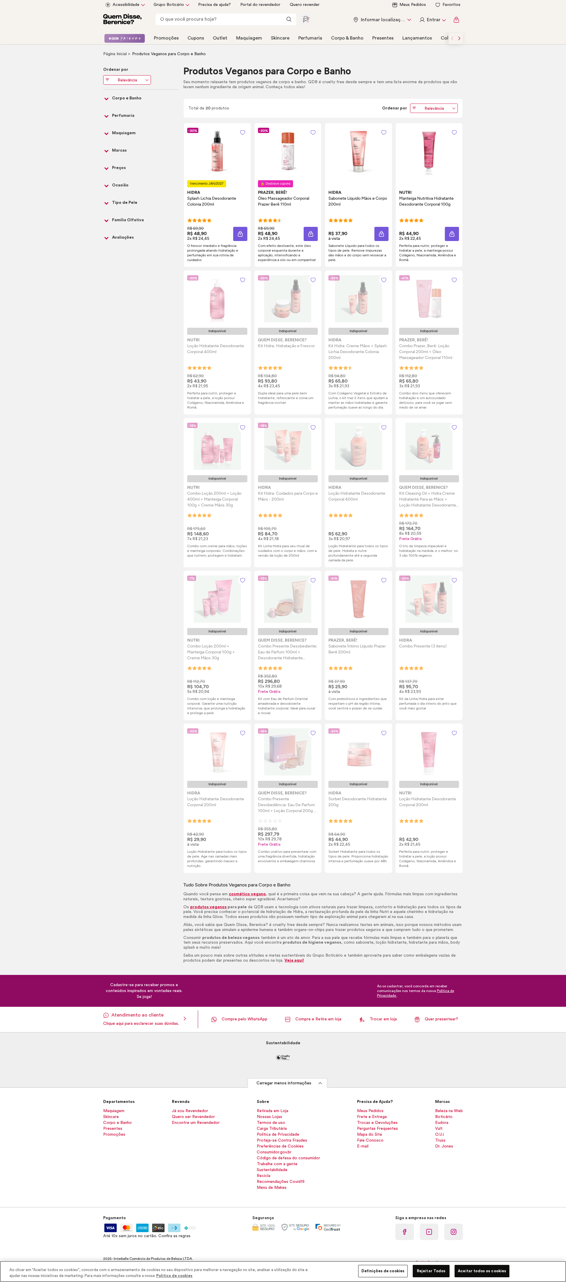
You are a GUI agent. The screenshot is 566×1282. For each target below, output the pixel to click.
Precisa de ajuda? (214, 5)
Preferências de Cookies (280, 1146)
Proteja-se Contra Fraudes (282, 1140)
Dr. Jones (444, 1146)
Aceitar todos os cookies (482, 1271)
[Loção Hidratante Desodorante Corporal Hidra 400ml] (358, 446)
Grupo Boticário (169, 5)
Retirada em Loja (272, 1111)
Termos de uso (271, 1123)
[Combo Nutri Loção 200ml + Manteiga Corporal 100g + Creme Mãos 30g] (217, 599)
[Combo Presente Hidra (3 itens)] (429, 599)
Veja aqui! (294, 960)
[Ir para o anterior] (452, 38)
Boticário (444, 1117)
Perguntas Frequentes (377, 1129)
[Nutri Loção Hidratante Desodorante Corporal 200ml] (429, 752)
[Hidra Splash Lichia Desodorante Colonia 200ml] (217, 151)
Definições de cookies (382, 1271)
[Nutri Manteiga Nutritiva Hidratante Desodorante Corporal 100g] (429, 151)
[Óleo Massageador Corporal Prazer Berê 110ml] (287, 151)
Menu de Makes (272, 1188)
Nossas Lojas (269, 1117)
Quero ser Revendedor (193, 1117)
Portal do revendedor (260, 5)
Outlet (220, 38)
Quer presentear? (441, 1019)
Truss (440, 1140)
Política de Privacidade (278, 1134)
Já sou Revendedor (190, 1111)
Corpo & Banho (347, 38)
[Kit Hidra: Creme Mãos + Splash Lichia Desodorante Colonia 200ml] (358, 298)
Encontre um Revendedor (196, 1123)
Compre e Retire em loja (318, 1019)
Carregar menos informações (283, 1083)
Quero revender (305, 5)
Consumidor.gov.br (274, 1152)
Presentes (383, 38)
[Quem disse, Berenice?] (122, 20)
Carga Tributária (272, 1129)
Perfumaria (310, 38)
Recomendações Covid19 (281, 1182)
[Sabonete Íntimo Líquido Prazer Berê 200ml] (358, 599)
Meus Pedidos (412, 5)
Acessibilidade (126, 5)
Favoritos (451, 5)
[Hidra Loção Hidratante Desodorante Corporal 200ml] (217, 752)
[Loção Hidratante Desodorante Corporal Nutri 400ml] (217, 298)
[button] (240, 234)
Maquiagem (249, 38)
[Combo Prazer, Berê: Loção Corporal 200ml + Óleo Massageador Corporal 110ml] (429, 298)
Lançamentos (417, 38)
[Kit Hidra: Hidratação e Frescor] (287, 298)
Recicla (263, 1176)
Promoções (166, 38)
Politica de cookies (174, 1276)
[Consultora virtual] (306, 19)
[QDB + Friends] (124, 38)
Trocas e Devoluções (377, 1123)
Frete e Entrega (372, 1117)
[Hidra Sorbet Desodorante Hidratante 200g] (358, 752)
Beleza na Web (449, 1111)
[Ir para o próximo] (459, 38)
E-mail (362, 1146)
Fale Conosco (370, 1140)
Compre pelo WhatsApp (244, 1019)
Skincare (280, 38)
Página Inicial (115, 54)
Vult (438, 1129)
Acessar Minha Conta (432, 20)
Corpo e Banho (117, 1123)
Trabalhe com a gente (277, 1164)
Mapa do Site (369, 1134)
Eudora (441, 1123)
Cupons (195, 38)
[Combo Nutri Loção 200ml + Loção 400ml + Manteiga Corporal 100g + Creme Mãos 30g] (217, 446)
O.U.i (439, 1134)
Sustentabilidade (272, 1170)
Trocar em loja (383, 1019)
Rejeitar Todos (431, 1271)
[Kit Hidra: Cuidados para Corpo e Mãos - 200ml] (287, 446)
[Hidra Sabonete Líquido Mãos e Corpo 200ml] (358, 151)
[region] (283, 1271)
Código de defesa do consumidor (288, 1158)
